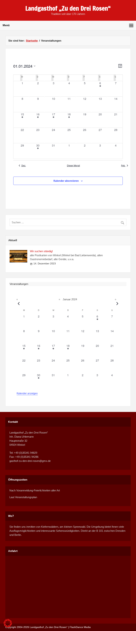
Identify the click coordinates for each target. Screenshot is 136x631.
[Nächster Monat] (117, 304)
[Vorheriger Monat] (19, 304)
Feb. (123, 165)
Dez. (23, 165)
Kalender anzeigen (27, 393)
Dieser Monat (73, 165)
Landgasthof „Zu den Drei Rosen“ (68, 8)
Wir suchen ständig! (41, 251)
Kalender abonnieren (66, 180)
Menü (6, 25)
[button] (8, 623)
